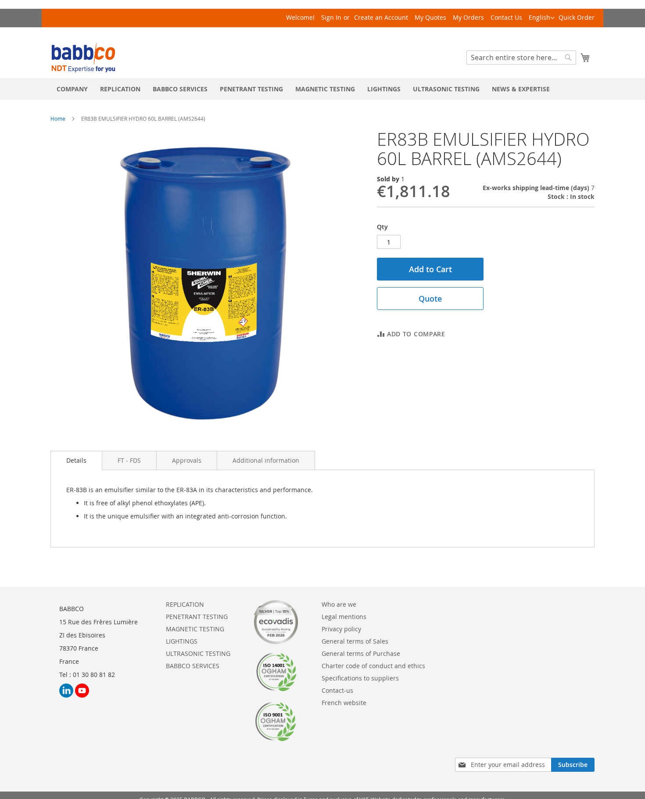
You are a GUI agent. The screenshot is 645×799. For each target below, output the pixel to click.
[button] (542, 18)
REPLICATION (185, 604)
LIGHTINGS (181, 641)
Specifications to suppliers (360, 678)
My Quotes (430, 17)
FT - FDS (129, 460)
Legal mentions (344, 616)
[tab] (76, 460)
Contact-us (337, 690)
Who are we (339, 604)
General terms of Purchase (361, 653)
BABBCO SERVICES (192, 666)
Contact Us (506, 17)
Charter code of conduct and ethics (373, 666)
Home (57, 118)
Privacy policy (341, 629)
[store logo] (83, 57)
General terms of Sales (355, 641)
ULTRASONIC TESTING (198, 653)
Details (76, 460)
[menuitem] (72, 89)
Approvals (186, 460)
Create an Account (381, 17)
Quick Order (577, 17)
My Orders (468, 17)
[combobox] (521, 57)
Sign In (331, 17)
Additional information (266, 460)
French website (344, 702)
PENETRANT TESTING (197, 616)
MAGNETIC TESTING (195, 629)
